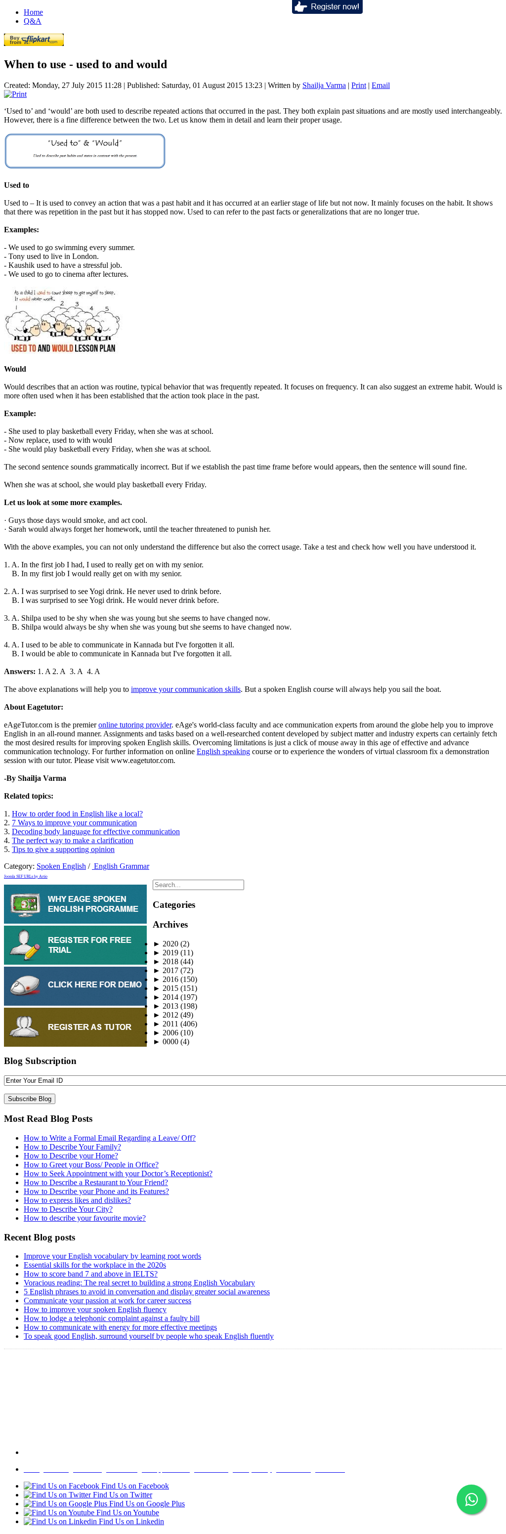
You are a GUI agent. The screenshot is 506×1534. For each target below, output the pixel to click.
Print (358, 85)
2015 (165, 988)
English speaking (223, 751)
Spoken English (61, 866)
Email (381, 85)
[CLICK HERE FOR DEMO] (75, 1003)
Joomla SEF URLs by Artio (25, 876)
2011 (165, 1024)
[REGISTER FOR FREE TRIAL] (75, 962)
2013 (165, 1006)
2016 (165, 979)
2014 (165, 997)
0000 (165, 1041)
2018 (165, 961)
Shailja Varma (324, 85)
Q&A (33, 21)
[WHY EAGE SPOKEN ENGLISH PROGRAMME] (75, 921)
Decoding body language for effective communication (96, 831)
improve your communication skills (186, 689)
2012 (165, 1015)
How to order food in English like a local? (77, 814)
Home (33, 12)
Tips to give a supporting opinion (63, 849)
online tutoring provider (134, 725)
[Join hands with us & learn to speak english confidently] (327, 11)
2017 (165, 970)
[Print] (15, 94)
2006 (165, 1032)
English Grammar (120, 866)
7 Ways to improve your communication (74, 822)
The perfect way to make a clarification (72, 840)
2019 (165, 952)
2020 (165, 943)
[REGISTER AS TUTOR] (75, 1044)
